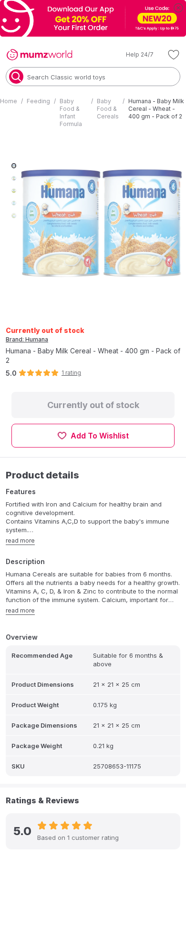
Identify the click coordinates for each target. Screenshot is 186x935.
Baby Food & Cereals (108, 108)
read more (20, 540)
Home (8, 101)
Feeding (38, 101)
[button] (133, 54)
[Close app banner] (178, 7)
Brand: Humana (27, 339)
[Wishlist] (173, 54)
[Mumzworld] (39, 55)
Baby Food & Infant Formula (71, 112)
